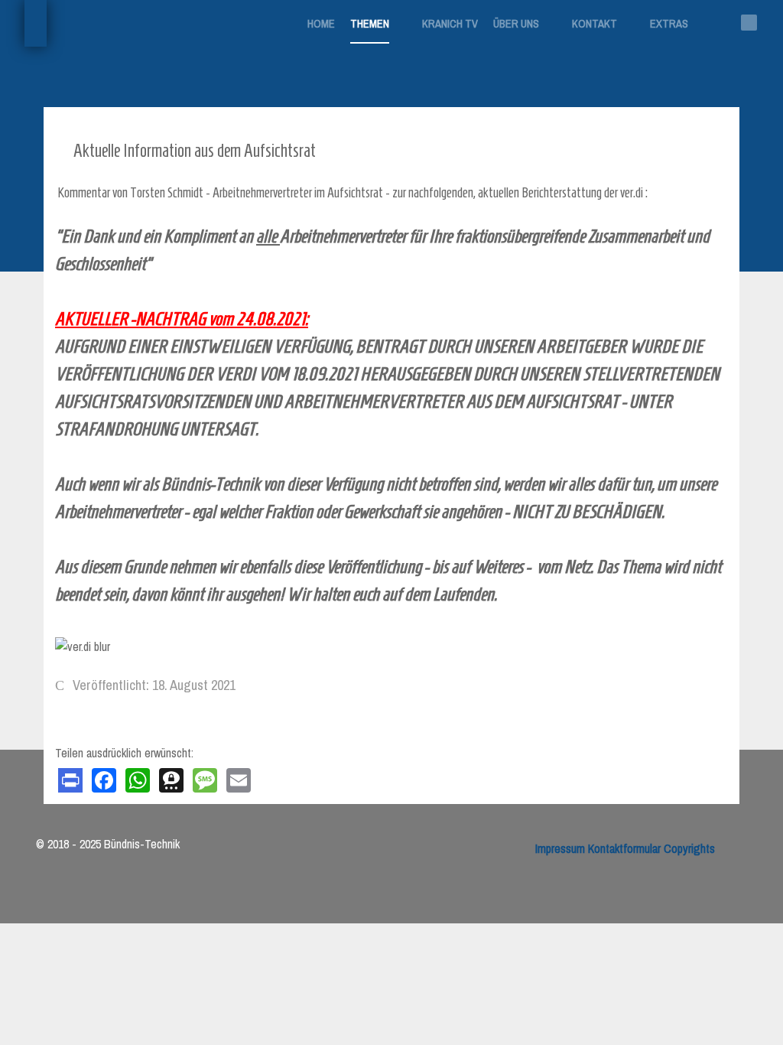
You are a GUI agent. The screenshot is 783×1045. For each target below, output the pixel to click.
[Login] (322, 61)
